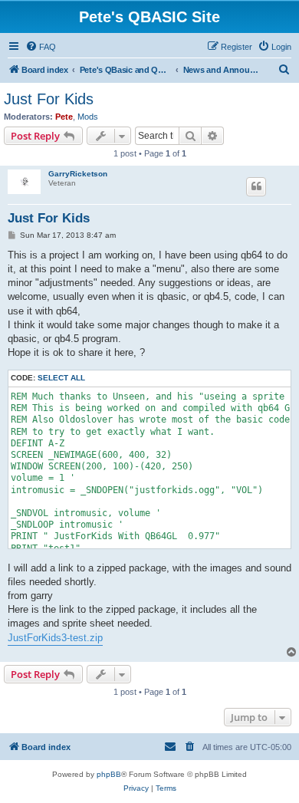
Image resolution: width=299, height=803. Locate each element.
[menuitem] (40, 47)
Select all (61, 378)
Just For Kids (49, 99)
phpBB (109, 774)
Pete (64, 116)
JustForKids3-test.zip (55, 637)
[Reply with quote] (256, 186)
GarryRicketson (77, 173)
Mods (87, 116)
